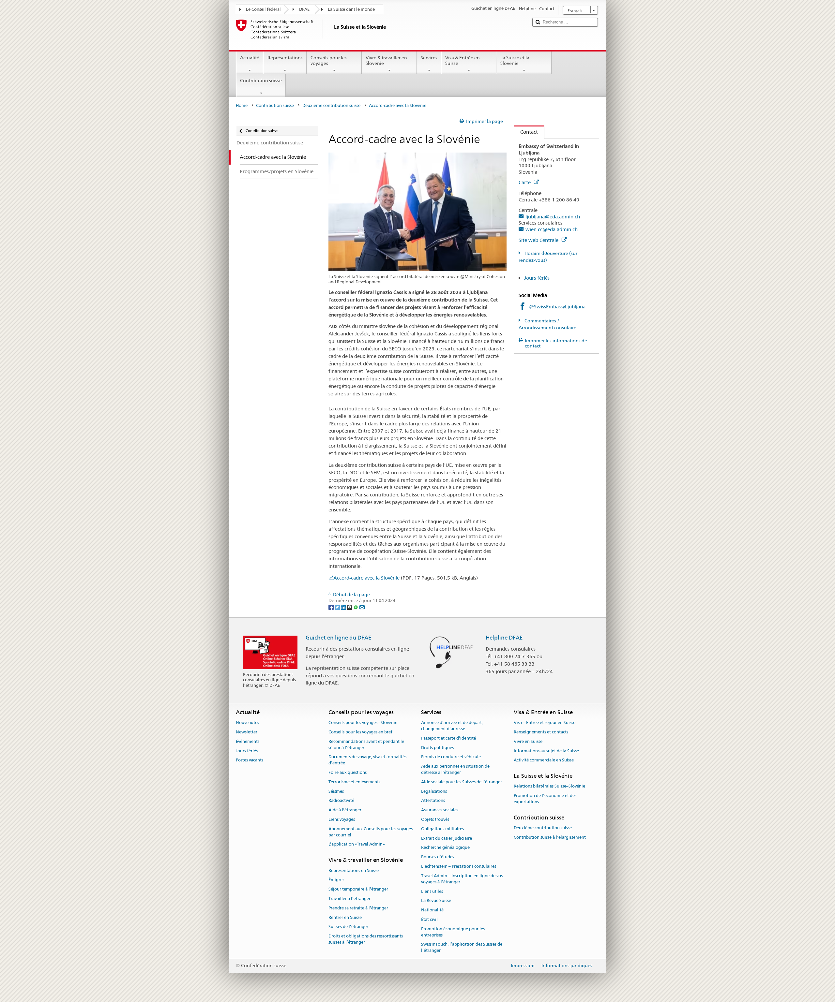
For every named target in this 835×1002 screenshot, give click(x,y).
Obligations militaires (442, 828)
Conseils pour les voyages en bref (360, 731)
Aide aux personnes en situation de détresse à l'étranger (455, 769)
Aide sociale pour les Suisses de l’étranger (461, 781)
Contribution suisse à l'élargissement (550, 837)
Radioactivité (341, 800)
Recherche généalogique (445, 847)
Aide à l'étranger (344, 809)
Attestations (433, 800)
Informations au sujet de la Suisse (546, 750)
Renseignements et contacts (541, 731)
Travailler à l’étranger (349, 898)
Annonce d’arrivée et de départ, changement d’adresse (452, 725)
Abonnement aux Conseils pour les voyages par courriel (370, 831)
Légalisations (434, 791)
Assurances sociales (439, 809)
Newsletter (246, 731)
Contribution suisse (261, 80)
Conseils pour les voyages (329, 60)
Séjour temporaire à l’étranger (358, 889)
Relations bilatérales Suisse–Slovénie (549, 786)
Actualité (249, 57)
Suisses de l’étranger (348, 926)
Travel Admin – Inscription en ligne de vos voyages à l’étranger (462, 878)
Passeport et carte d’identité (448, 738)
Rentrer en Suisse (345, 917)
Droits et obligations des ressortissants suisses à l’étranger (365, 939)
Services (429, 57)
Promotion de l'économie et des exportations (545, 798)
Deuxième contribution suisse (331, 105)
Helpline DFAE (504, 637)
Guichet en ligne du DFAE (339, 637)
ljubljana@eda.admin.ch (552, 217)
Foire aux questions (347, 772)
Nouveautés (247, 722)
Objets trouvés (435, 819)
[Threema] (350, 606)
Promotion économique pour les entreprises (453, 931)
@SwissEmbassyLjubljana (557, 306)
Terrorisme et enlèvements (354, 781)
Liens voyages (341, 819)
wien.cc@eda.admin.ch (551, 229)
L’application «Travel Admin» (356, 844)
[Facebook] (331, 606)
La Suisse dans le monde (351, 9)
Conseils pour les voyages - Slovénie (362, 722)
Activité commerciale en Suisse (544, 760)
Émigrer (336, 879)
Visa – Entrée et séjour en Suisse (544, 722)
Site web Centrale (539, 240)
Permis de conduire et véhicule (451, 757)
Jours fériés (537, 278)
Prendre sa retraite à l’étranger (358, 908)
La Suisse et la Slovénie (514, 60)
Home (242, 105)
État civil (429, 919)
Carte (525, 182)
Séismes (336, 791)
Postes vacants (249, 760)
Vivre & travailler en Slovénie (386, 60)
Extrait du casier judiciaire (446, 838)
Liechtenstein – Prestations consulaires (458, 866)
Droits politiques (437, 747)
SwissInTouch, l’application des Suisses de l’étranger (461, 947)
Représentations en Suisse (353, 870)
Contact (526, 132)
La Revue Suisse (436, 900)
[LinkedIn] (344, 606)
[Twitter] (338, 606)
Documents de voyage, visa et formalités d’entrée (367, 760)
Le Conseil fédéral (263, 9)
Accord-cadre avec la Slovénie (405, 578)
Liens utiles (432, 891)
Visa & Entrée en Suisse (462, 60)
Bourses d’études (437, 857)
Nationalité (432, 909)
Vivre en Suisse (528, 741)
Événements (247, 741)
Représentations (285, 57)
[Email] (362, 606)
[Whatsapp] (356, 606)
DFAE (304, 9)
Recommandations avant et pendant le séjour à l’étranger (366, 744)
